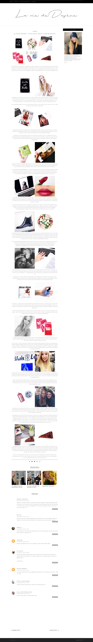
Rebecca (19, 527)
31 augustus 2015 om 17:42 (23, 541)
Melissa (19, 515)
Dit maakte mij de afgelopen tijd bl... (17, 487)
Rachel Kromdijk (22, 568)
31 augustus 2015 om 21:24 (23, 582)
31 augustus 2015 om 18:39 (23, 552)
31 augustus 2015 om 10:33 (23, 516)
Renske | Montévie (22, 499)
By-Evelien (20, 551)
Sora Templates (19, 640)
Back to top (79, 640)
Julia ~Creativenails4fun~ (24, 592)
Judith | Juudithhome (23, 581)
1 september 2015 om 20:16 (23, 593)
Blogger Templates (28, 640)
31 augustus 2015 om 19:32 (23, 570)
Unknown (19, 540)
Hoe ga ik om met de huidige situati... (33, 487)
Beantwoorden (55, 521)
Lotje (45, 204)
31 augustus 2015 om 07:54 (23, 500)
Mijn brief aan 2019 (48, 486)
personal (35, 31)
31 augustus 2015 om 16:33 (23, 529)
